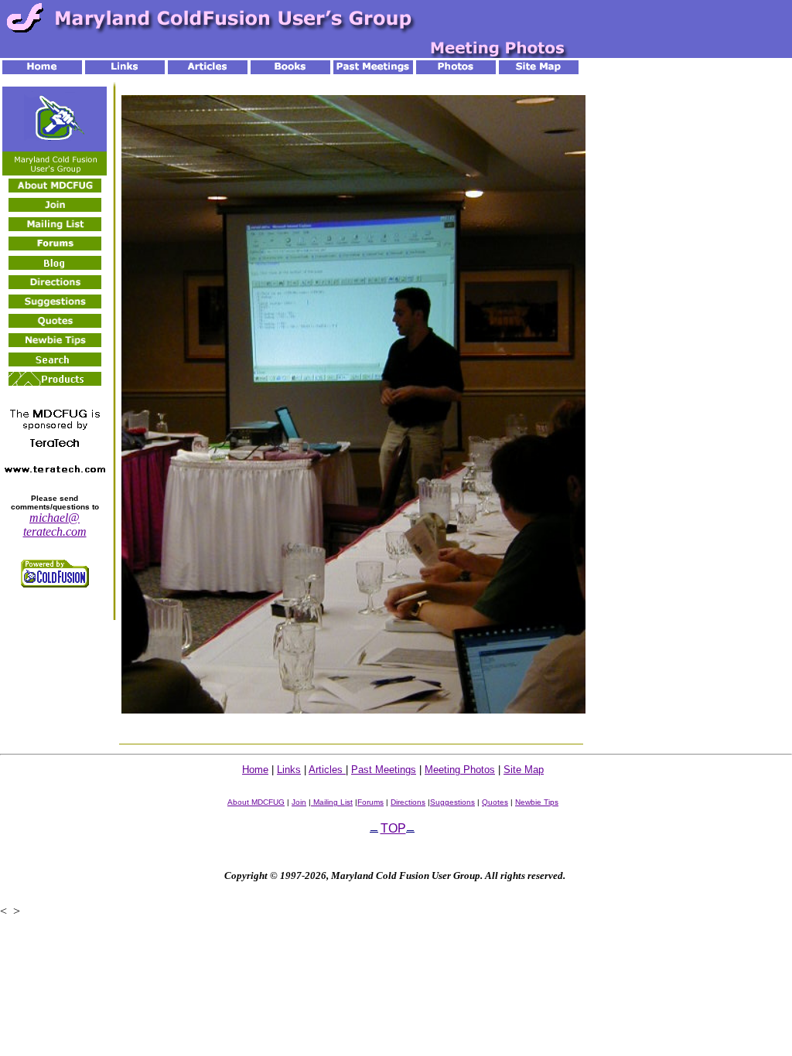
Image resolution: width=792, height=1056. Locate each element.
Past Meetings (383, 769)
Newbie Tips (536, 802)
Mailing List (332, 802)
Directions (408, 802)
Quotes (495, 802)
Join (299, 802)
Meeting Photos (460, 769)
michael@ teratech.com (55, 524)
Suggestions (452, 802)
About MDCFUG (256, 802)
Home (255, 769)
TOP (393, 828)
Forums (370, 802)
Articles (327, 769)
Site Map (524, 769)
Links (289, 769)
